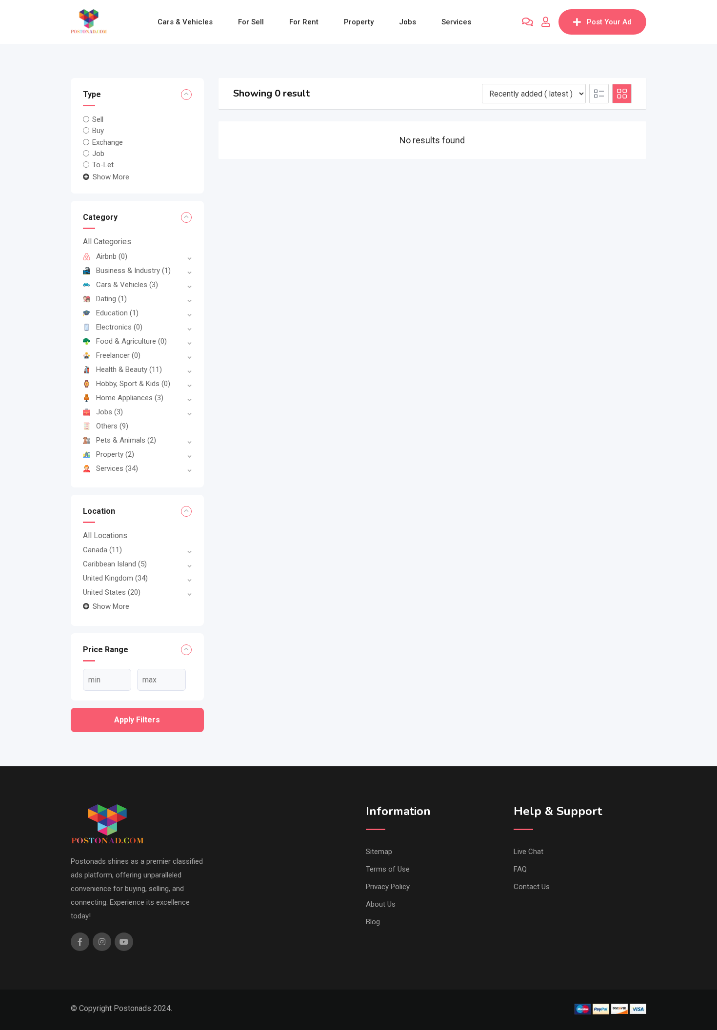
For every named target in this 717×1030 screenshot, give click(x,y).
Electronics (119, 327)
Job (98, 153)
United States (111, 592)
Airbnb (111, 256)
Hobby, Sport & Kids (133, 383)
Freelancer (118, 355)
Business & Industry (133, 270)
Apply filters (137, 719)
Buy (98, 130)
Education (117, 313)
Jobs (407, 22)
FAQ (520, 869)
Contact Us (532, 886)
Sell (97, 119)
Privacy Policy (388, 886)
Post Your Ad (609, 22)
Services (456, 22)
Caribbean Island (115, 564)
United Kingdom (115, 578)
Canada (102, 549)
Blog (373, 921)
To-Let (103, 164)
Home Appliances (129, 397)
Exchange (107, 141)
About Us (381, 904)
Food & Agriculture (131, 341)
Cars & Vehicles (185, 22)
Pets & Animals (126, 440)
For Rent (304, 22)
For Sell (251, 22)
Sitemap (379, 851)
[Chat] (527, 22)
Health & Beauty (129, 369)
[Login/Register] (545, 22)
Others (112, 426)
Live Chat (528, 851)
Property (359, 22)
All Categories (107, 241)
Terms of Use (388, 869)
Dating (111, 298)
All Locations (105, 535)
